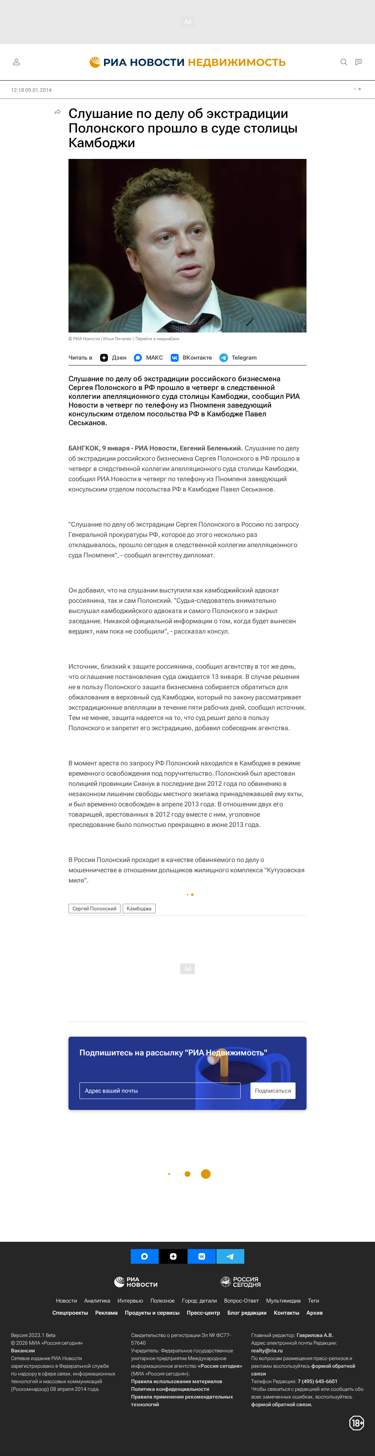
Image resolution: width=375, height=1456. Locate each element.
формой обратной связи (281, 1404)
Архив (315, 1313)
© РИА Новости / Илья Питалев (99, 338)
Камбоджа (139, 908)
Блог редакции (247, 1313)
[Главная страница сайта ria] (133, 62)
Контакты (286, 1313)
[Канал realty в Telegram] (230, 1256)
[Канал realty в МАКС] (145, 1256)
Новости (66, 1300)
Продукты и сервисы (152, 1313)
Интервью (130, 1300)
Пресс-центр (203, 1313)
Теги (313, 1300)
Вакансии (23, 1350)
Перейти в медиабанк (157, 338)
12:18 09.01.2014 (31, 90)
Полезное (163, 1300)
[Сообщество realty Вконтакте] (202, 1256)
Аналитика (97, 1300)
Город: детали (199, 1300)
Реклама (106, 1313)
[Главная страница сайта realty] (188, 62)
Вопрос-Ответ (241, 1300)
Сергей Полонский (94, 908)
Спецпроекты (70, 1313)
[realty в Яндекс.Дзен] (173, 1256)
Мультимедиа (283, 1300)
